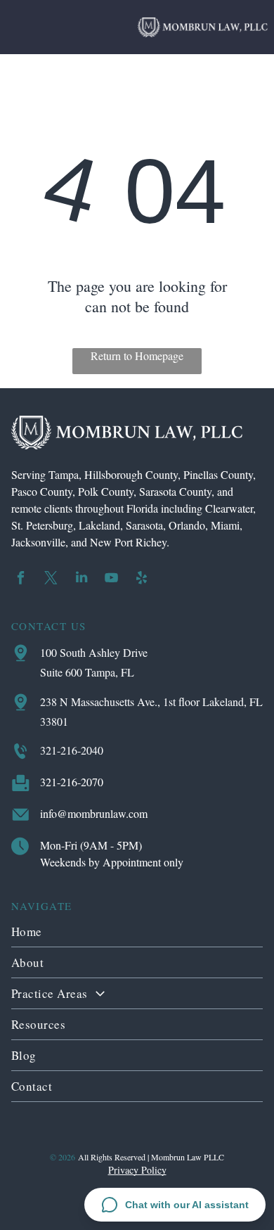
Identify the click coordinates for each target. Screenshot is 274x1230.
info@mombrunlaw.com (94, 813)
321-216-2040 (71, 750)
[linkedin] (81, 579)
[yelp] (142, 579)
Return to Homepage (137, 355)
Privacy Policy (137, 1170)
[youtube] (112, 579)
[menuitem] (137, 931)
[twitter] (51, 579)
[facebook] (21, 579)
